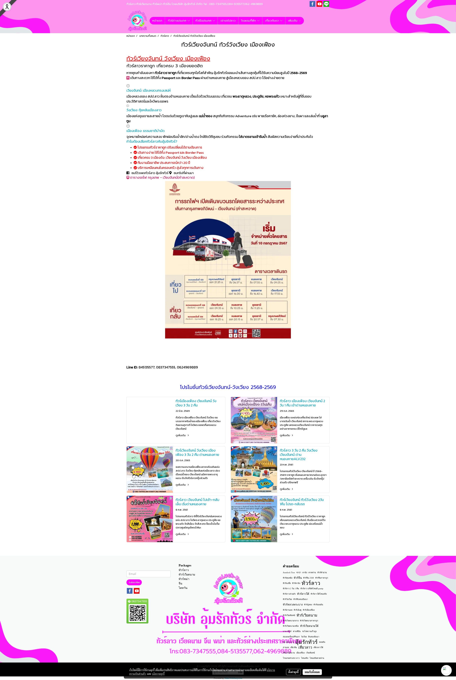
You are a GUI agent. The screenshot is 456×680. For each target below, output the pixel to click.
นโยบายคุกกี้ (158, 673)
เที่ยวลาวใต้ (318, 647)
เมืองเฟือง (300, 653)
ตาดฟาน (312, 572)
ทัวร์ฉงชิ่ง (287, 583)
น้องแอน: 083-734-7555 (226, 359)
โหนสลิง (304, 658)
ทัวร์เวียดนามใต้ (309, 626)
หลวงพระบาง (288, 642)
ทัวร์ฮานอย (287, 610)
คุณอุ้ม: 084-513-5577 (196, 359)
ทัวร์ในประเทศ (204, 21)
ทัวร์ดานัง (296, 583)
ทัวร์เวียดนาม (187, 574)
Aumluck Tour (289, 572)
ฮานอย (286, 647)
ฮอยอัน (322, 642)
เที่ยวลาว (305, 647)
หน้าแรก (157, 21)
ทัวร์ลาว (184, 570)
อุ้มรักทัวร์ (306, 642)
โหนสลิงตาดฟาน (317, 658)
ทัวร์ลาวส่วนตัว (289, 594)
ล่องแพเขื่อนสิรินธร (291, 637)
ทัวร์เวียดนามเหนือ (291, 626)
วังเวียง (304, 637)
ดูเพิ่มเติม (181, 435)
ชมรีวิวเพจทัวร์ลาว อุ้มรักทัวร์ (150, 172)
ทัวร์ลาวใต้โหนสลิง (319, 594)
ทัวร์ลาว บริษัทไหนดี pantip (311, 588)
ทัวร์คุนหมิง (287, 578)
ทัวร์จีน (298, 577)
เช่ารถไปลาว (228, 21)
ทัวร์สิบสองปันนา (300, 599)
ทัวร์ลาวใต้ (303, 593)
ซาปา (298, 572)
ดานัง (304, 572)
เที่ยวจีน (293, 647)
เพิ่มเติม (293, 21)
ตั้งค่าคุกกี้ (293, 672)
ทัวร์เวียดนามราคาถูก (309, 621)
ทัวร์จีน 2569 (308, 578)
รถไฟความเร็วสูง (309, 631)
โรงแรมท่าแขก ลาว (291, 658)
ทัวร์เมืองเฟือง (309, 610)
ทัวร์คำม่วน (322, 572)
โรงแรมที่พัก (249, 21)
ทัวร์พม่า (184, 578)
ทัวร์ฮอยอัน (318, 604)
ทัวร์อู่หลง (308, 604)
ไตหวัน (183, 587)
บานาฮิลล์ (287, 631)
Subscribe (134, 582)
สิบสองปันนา (313, 637)
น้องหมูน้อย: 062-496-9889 (258, 359)
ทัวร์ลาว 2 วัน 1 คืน (291, 588)
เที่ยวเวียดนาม (289, 653)
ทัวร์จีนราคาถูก (321, 578)
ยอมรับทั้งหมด (312, 672)
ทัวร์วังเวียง (287, 599)
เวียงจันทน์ (310, 653)
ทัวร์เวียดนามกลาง (291, 621)
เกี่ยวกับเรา (272, 21)
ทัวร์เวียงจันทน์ (289, 615)
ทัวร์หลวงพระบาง (293, 604)
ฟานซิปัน (297, 631)
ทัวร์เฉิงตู (297, 610)
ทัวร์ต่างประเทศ (177, 21)
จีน (180, 583)
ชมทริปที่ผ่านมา (183, 172)
